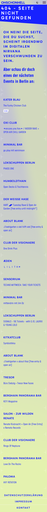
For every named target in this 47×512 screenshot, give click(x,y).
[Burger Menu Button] (44, 2)
